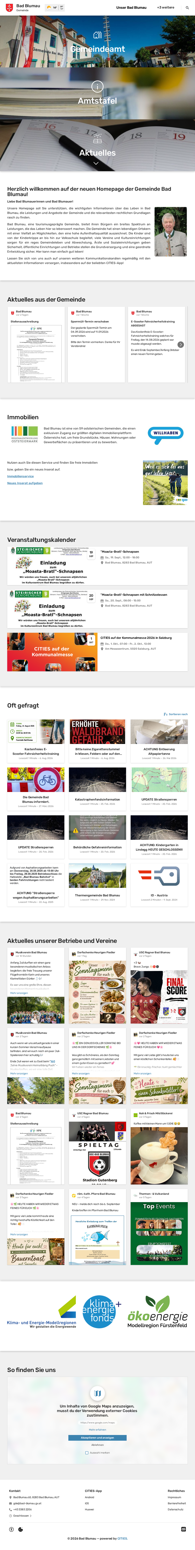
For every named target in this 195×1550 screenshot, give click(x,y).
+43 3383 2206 (22, 1509)
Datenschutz (175, 1509)
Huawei (89, 1509)
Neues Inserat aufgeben (25, 483)
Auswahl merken (100, 1452)
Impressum (174, 1497)
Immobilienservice (20, 476)
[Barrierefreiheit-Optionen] (11, 1529)
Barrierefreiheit (177, 1503)
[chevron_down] (96, 163)
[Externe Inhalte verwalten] (20, 1529)
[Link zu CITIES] (183, 1529)
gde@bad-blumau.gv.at (27, 1503)
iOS (87, 1503)
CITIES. (122, 1538)
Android (89, 1497)
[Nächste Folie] (180, 344)
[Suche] (187, 8)
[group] (97, 344)
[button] (170, 232)
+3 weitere (165, 7)
